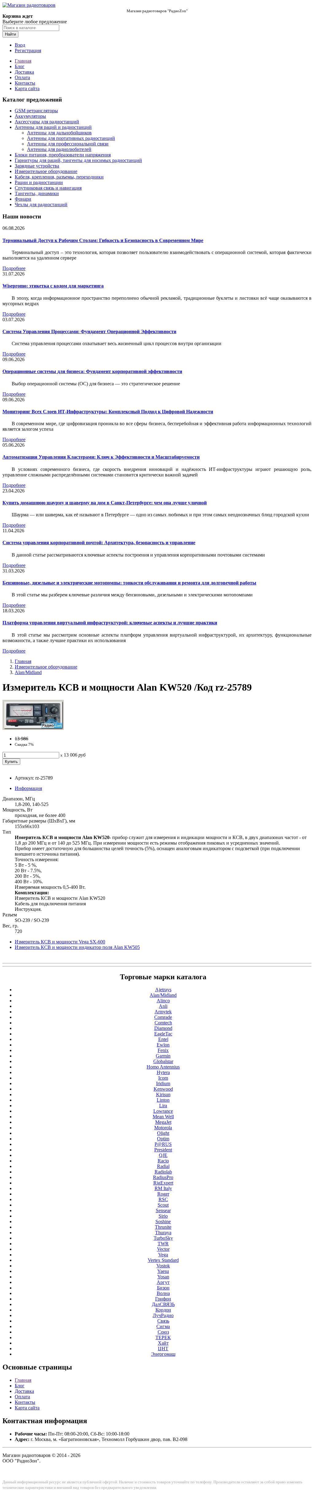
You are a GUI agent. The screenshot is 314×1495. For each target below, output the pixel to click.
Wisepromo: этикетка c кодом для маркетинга (53, 285)
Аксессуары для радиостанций (47, 121)
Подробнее (13, 268)
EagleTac (163, 1033)
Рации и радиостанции (39, 182)
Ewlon (163, 1044)
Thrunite (163, 1227)
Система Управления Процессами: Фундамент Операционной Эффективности (89, 331)
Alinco (163, 1000)
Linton (163, 1100)
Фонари (23, 199)
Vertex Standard (163, 1260)
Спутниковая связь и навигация (48, 188)
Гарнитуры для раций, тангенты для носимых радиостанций (78, 160)
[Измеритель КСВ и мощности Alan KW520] (33, 728)
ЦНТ (163, 1348)
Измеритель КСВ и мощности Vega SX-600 (60, 941)
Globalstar (163, 1061)
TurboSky (163, 1238)
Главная (23, 61)
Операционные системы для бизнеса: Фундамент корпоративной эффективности (92, 371)
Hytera (163, 1072)
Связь (163, 1321)
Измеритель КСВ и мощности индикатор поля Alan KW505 (77, 947)
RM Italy (163, 1188)
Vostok (163, 1265)
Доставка (24, 72)
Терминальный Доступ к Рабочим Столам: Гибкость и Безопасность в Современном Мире (102, 240)
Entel (163, 1039)
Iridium (163, 1083)
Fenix (163, 1050)
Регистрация (28, 50)
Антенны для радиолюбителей (59, 149)
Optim (163, 1138)
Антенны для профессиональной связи (68, 143)
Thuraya (163, 1232)
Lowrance (163, 1111)
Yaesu (163, 1271)
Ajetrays (163, 989)
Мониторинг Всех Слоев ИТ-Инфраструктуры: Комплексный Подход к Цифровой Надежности (107, 411)
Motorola (163, 1127)
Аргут (163, 1282)
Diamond (163, 1028)
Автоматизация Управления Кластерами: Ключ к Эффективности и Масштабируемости (101, 457)
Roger (163, 1193)
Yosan (163, 1276)
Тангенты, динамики (37, 193)
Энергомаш (163, 1354)
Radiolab (163, 1171)
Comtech (163, 1022)
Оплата (22, 77)
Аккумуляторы (30, 116)
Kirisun (163, 1094)
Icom (163, 1078)
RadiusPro (163, 1177)
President (163, 1149)
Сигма (163, 1326)
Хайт (163, 1343)
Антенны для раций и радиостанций (53, 127)
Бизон (163, 1287)
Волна (163, 1293)
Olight (163, 1133)
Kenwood (163, 1089)
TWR (163, 1243)
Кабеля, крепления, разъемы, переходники (59, 176)
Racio (163, 1160)
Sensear (163, 1210)
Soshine (163, 1221)
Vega (163, 1254)
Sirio (163, 1216)
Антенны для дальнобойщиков (59, 132)
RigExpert (163, 1182)
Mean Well (163, 1116)
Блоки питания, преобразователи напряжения (63, 154)
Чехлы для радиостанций (41, 204)
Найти (10, 34)
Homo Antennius (163, 1066)
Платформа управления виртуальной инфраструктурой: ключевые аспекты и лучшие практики (109, 622)
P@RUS (163, 1144)
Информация (28, 788)
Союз (163, 1332)
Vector (163, 1249)
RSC (163, 1199)
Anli (163, 1006)
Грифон (163, 1298)
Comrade (163, 1017)
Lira (163, 1105)
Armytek (163, 1011)
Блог (20, 66)
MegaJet (163, 1122)
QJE (163, 1155)
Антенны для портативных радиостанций (71, 138)
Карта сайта (27, 88)
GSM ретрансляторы (36, 110)
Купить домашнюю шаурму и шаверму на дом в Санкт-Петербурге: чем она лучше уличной (104, 502)
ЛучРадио (163, 1315)
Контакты (25, 83)
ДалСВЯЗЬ (163, 1304)
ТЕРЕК (163, 1337)
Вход (20, 45)
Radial (163, 1166)
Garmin (163, 1055)
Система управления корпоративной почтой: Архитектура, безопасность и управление (98, 542)
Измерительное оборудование (46, 171)
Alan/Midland (28, 672)
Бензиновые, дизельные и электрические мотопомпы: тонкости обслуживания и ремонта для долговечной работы (129, 582)
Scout (163, 1205)
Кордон (163, 1309)
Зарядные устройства (37, 165)
